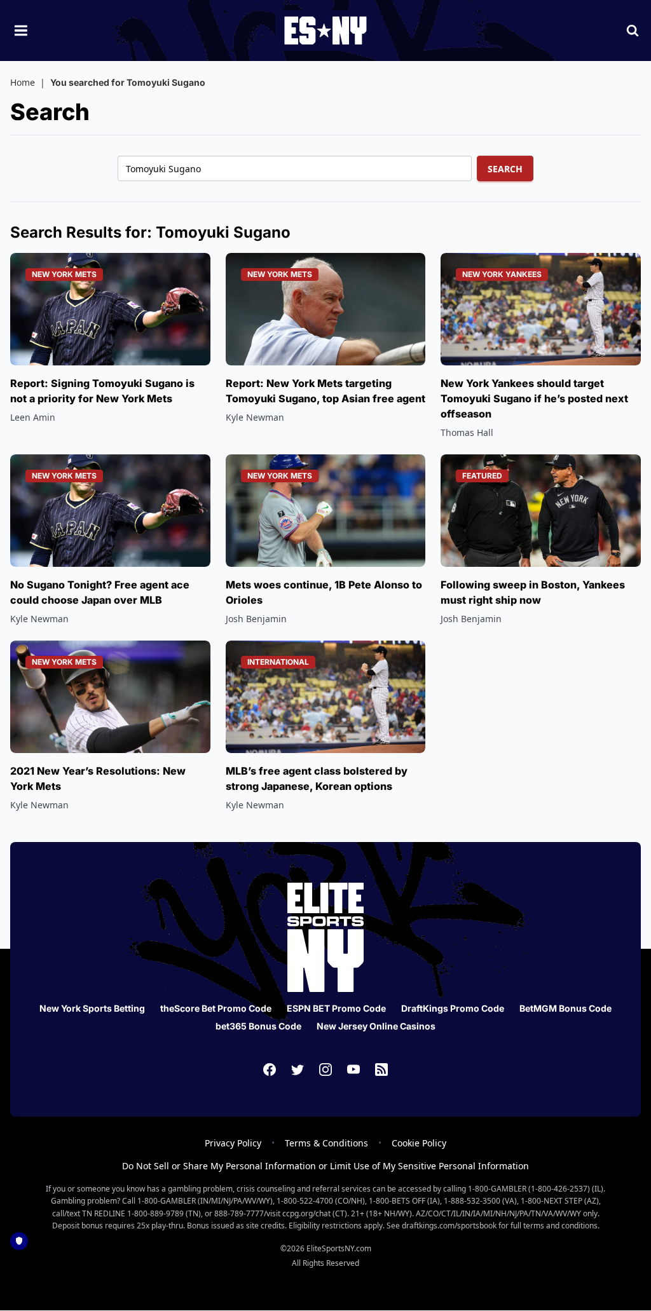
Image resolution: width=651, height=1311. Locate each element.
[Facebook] (269, 1069)
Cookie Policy (419, 1143)
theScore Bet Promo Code (215, 1008)
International (278, 662)
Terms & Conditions (326, 1143)
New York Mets (64, 274)
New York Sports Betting (92, 1008)
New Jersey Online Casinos (376, 1026)
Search (505, 169)
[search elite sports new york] (632, 30)
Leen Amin (32, 417)
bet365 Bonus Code (258, 1026)
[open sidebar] (21, 30)
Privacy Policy (233, 1143)
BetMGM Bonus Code (565, 1008)
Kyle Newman (255, 417)
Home (22, 82)
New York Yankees (502, 274)
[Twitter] (297, 1069)
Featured (482, 475)
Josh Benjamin (256, 619)
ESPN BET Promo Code (336, 1008)
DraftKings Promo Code (452, 1008)
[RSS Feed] (381, 1069)
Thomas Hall (467, 432)
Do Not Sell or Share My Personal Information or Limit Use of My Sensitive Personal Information (325, 1166)
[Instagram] (325, 1069)
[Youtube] (353, 1069)
